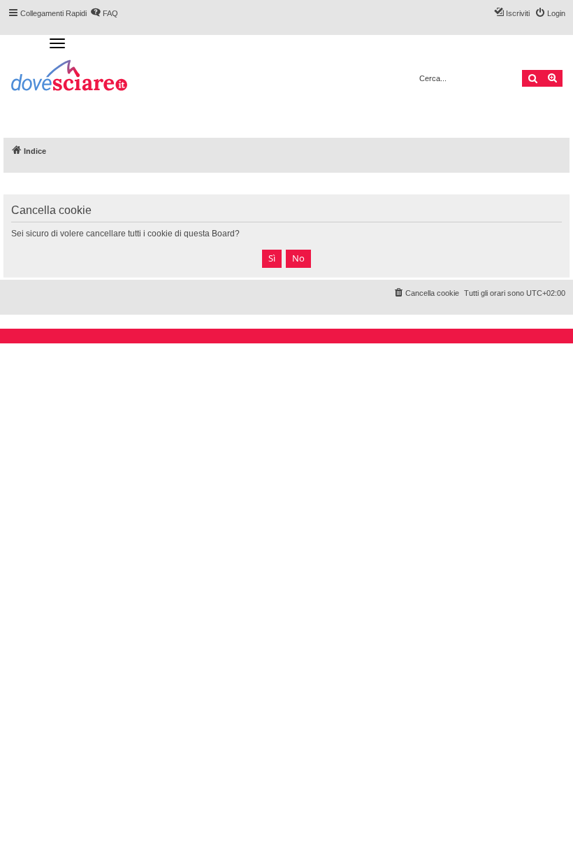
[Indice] (70, 77)
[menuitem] (426, 293)
